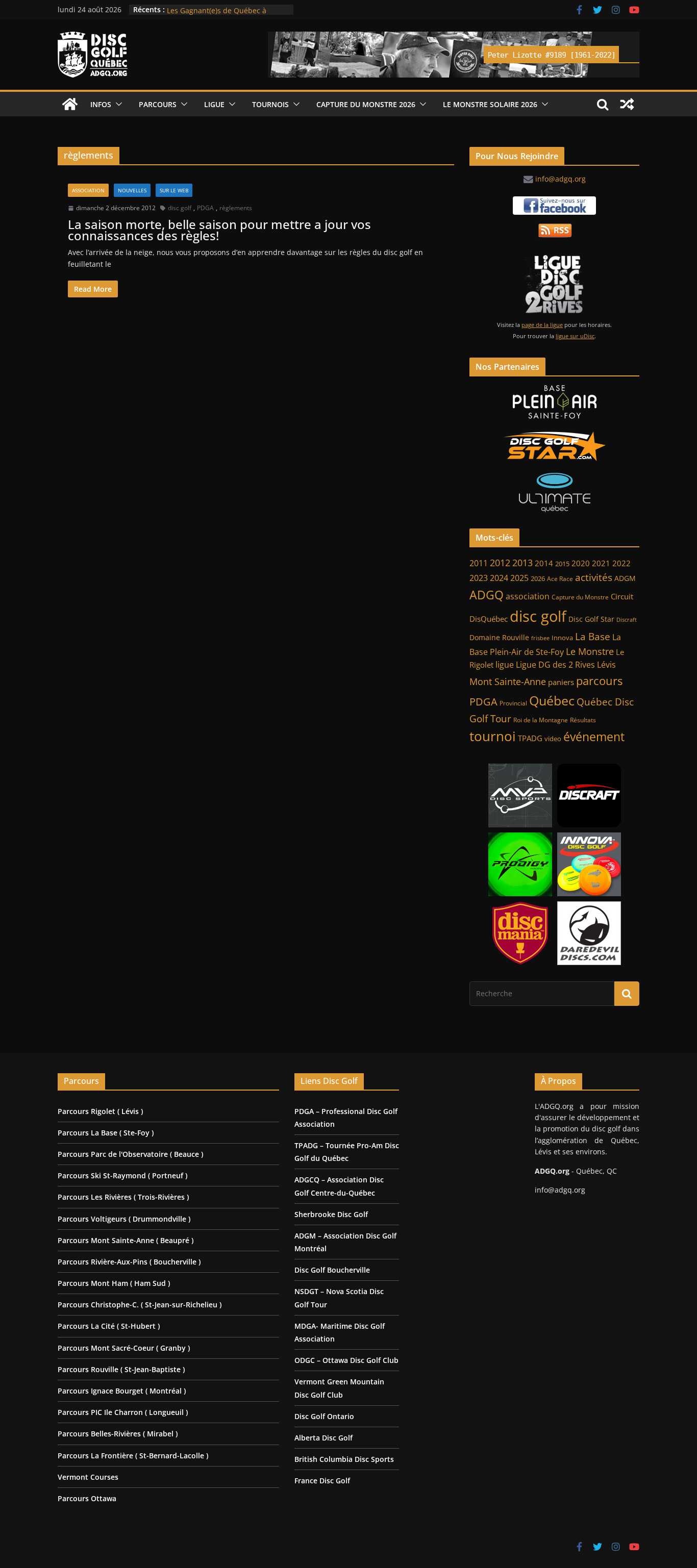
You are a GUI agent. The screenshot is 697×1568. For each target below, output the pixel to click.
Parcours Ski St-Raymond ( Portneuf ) (122, 1175)
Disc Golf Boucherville (332, 1270)
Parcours (158, 104)
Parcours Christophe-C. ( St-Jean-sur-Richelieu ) (139, 1304)
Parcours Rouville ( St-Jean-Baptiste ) (121, 1369)
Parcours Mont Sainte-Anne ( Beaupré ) (125, 1240)
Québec (552, 700)
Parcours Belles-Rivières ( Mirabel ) (118, 1433)
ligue (504, 664)
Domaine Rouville (499, 637)
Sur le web (174, 190)
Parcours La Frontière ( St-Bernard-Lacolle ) (133, 1455)
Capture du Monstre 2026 (365, 104)
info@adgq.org (560, 179)
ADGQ (486, 595)
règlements (235, 208)
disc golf (179, 208)
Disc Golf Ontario (324, 1416)
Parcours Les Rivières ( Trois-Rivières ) (123, 1197)
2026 (538, 578)
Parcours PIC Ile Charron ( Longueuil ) (123, 1412)
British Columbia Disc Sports (344, 1459)
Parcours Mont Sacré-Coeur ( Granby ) (124, 1348)
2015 (562, 563)
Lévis (606, 664)
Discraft (626, 619)
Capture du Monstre (580, 597)
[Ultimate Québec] (554, 492)
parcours (599, 681)
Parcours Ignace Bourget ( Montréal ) (122, 1391)
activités (593, 577)
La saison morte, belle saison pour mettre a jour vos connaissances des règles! (219, 230)
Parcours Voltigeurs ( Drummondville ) (124, 1219)
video (552, 739)
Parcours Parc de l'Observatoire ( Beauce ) (130, 1154)
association (528, 596)
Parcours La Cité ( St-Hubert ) (109, 1326)
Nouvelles (132, 190)
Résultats (583, 720)
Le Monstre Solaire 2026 (208, 9)
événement (594, 736)
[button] (116, 104)
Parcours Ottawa (87, 1498)
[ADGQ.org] (70, 104)
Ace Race (560, 578)
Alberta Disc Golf (323, 1438)
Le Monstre (590, 651)
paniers (561, 682)
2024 (499, 578)
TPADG (530, 738)
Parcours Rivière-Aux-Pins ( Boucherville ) (129, 1262)
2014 (544, 563)
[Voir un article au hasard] (627, 104)
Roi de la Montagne (540, 720)
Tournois (270, 104)
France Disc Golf (322, 1480)
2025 (519, 578)
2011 (478, 563)
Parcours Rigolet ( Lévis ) (100, 1111)
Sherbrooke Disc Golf (331, 1214)
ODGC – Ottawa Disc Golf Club (346, 1360)
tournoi (492, 736)
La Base (592, 636)
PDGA (205, 208)
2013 (522, 562)
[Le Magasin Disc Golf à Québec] (554, 446)
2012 (500, 563)
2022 (621, 563)
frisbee (540, 638)
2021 (601, 563)
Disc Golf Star (591, 619)
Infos (100, 104)
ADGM (625, 578)
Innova (562, 638)
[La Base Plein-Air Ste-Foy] (554, 402)
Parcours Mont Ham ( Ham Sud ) (114, 1283)
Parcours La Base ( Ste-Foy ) (106, 1132)
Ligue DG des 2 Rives (555, 664)
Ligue (214, 104)
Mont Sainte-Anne (507, 681)
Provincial (513, 703)
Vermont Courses (88, 1477)
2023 (478, 578)
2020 (580, 563)
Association (88, 190)
